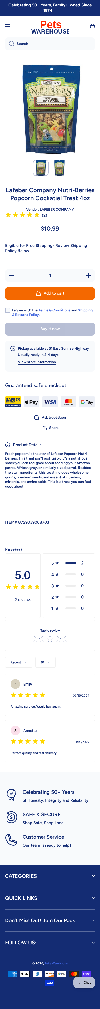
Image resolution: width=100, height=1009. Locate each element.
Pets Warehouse (56, 963)
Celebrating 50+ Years (48, 792)
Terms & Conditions (54, 310)
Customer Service (43, 837)
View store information (37, 362)
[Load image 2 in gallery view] (59, 168)
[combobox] (50, 43)
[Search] (9, 43)
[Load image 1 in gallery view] (41, 168)
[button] (92, 26)
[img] (22, 215)
